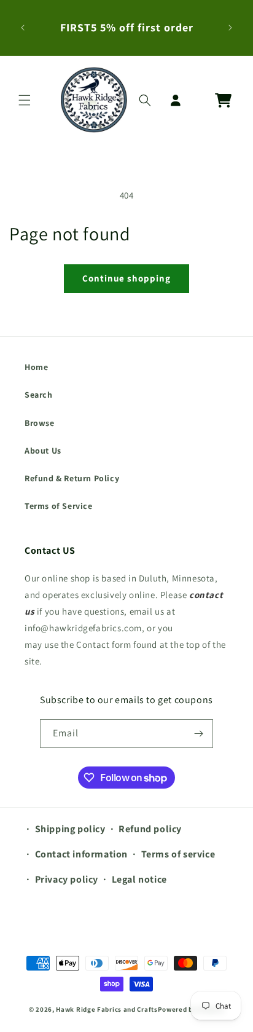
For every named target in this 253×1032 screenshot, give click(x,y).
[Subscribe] (198, 733)
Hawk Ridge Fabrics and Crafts (106, 1009)
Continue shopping (126, 278)
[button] (24, 100)
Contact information (81, 854)
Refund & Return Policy (72, 478)
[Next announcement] (230, 27)
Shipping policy (70, 828)
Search (39, 394)
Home (36, 366)
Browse (40, 422)
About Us (43, 450)
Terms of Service (59, 505)
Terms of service (178, 854)
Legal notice (139, 879)
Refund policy (150, 828)
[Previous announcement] (22, 27)
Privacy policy (66, 879)
